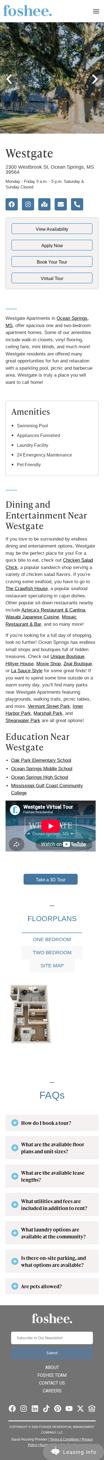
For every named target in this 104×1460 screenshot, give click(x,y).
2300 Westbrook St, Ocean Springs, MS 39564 (50, 169)
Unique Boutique (67, 656)
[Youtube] (69, 1408)
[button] (96, 11)
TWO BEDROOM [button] (52, 952)
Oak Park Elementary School (41, 760)
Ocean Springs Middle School (41, 768)
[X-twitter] (80, 1408)
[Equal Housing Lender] (91, 1408)
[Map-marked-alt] (44, 204)
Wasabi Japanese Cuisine (32, 617)
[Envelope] (61, 204)
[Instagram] (28, 204)
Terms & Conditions (65, 1439)
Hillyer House (20, 663)
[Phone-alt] (77, 204)
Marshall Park (48, 713)
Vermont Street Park (49, 706)
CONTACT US (52, 1383)
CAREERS (52, 1390)
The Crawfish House (27, 588)
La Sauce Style (26, 670)
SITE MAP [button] (52, 965)
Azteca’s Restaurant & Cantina (53, 610)
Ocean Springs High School (39, 777)
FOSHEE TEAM (52, 1375)
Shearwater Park (23, 720)
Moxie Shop (48, 663)
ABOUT (52, 1367)
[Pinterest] (57, 1408)
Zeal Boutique (78, 663)
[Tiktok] (46, 1408)
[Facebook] (12, 204)
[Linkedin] (35, 1408)
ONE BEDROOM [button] (52, 939)
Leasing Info (80, 1452)
